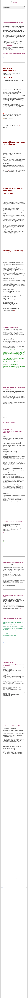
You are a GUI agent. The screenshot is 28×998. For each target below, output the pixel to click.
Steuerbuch (7, 170)
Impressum (22, 878)
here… (15, 635)
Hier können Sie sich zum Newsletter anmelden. (14, 53)
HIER (13, 751)
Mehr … (4, 532)
